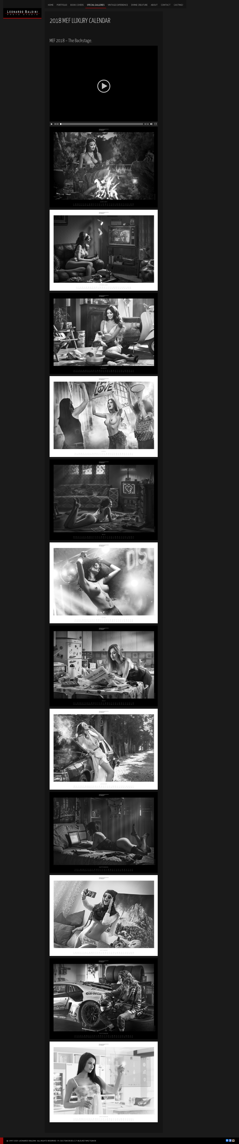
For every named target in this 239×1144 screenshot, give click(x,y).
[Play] (51, 124)
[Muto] (151, 124)
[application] (104, 86)
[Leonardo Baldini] (22, 9)
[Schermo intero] (155, 124)
